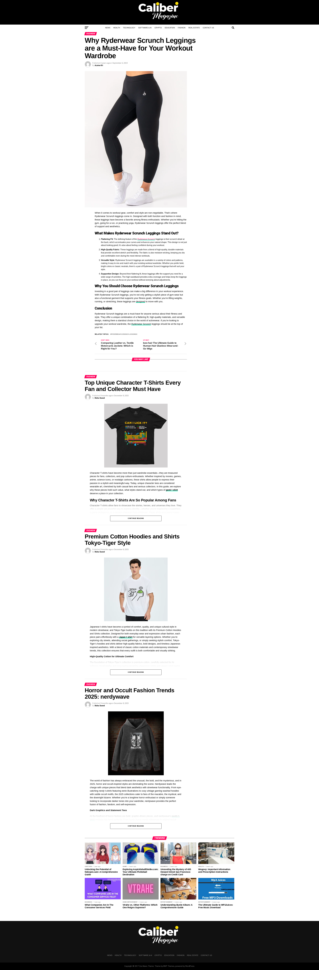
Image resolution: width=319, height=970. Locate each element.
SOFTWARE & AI (145, 28)
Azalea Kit (99, 65)
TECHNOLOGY (129, 28)
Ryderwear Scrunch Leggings (124, 334)
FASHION (181, 28)
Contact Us (208, 28)
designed (140, 301)
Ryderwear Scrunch (146, 239)
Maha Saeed (100, 398)
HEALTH (116, 28)
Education (170, 28)
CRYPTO (158, 28)
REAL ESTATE (194, 28)
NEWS (107, 28)
